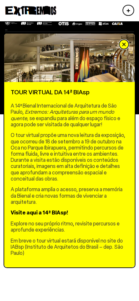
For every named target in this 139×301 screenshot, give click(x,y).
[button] (124, 44)
